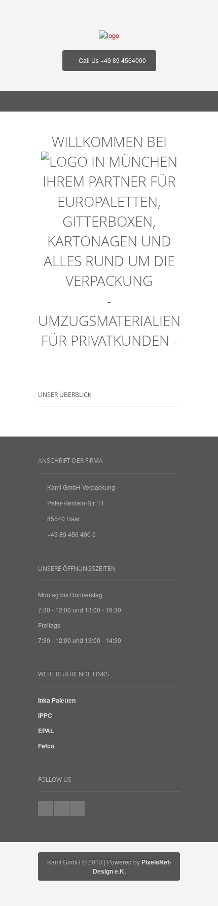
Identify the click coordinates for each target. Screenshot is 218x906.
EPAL (46, 730)
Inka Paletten (57, 700)
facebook (45, 808)
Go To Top (109, 431)
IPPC (45, 715)
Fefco (46, 745)
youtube (61, 808)
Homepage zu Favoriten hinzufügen (77, 808)
